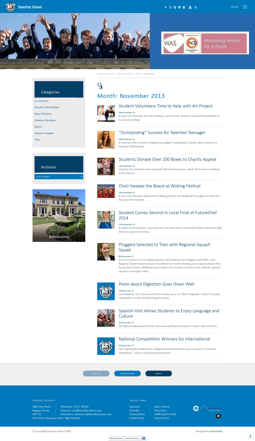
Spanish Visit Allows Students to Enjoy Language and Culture (169, 313)
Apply (159, 373)
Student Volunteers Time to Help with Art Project (165, 106)
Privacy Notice (137, 414)
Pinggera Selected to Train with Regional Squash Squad (164, 247)
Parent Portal (190, 7)
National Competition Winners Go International (164, 339)
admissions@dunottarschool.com (92, 414)
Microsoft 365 (175, 7)
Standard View (54, 418)
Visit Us (96, 373)
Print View (38, 418)
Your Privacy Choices (132, 438)
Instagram (170, 7)
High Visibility (72, 418)
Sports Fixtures (179, 7)
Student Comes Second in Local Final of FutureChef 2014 (168, 215)
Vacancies (134, 406)
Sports (38, 126)
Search (195, 7)
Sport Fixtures (162, 406)
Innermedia (216, 431)
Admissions (127, 373)
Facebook (165, 7)
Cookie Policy (136, 418)
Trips (37, 139)
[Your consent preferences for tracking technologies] (250, 436)
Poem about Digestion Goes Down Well (156, 284)
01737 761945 (81, 406)
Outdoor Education (45, 120)
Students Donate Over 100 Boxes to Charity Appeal (167, 159)
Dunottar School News (47, 107)
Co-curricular (42, 101)
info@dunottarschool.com (86, 410)
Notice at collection (116, 438)
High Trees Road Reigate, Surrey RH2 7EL (41, 410)
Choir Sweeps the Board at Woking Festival (159, 185)
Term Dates (160, 410)
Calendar (184, 7)
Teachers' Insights (44, 133)
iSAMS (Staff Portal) (165, 414)
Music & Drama (43, 113)
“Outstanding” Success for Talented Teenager (162, 132)
